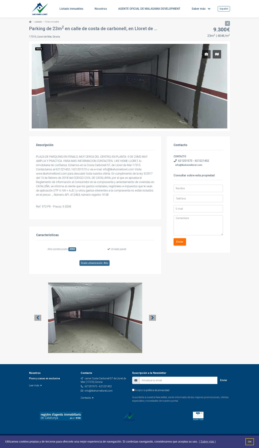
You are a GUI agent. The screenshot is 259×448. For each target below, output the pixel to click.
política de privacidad (157, 390)
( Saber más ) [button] (207, 441)
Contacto (86, 397)
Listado (38, 22)
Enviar (179, 241)
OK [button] (250, 441)
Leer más (34, 385)
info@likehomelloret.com (188, 165)
